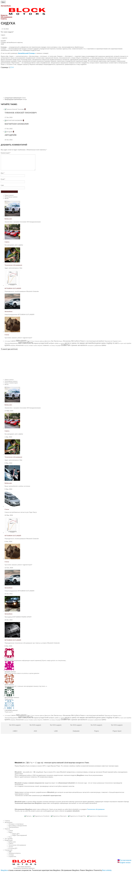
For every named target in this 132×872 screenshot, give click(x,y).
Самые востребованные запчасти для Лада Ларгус (21, 512)
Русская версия (125, 860)
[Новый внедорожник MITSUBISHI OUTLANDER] (12, 308)
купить (7, 345)
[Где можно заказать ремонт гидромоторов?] (12, 331)
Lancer (13, 341)
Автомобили (8, 311)
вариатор (37, 343)
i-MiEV (15, 728)
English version (125, 862)
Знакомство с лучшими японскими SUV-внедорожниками (23, 222)
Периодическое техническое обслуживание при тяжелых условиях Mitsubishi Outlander (32, 643)
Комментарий (5, 153)
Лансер (56, 341)
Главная (7, 820)
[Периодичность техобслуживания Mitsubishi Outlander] (12, 285)
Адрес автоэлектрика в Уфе (13, 268)
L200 (56, 728)
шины (104, 345)
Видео (10, 832)
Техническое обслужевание (96, 809)
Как (52, 341)
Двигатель (48, 341)
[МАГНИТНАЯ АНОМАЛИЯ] (14, 120)
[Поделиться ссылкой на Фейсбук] (41, 816)
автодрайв (10, 135)
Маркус (61, 341)
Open (3, 2)
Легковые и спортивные (16, 824)
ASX (35, 728)
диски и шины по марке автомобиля (80, 343)
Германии (37, 341)
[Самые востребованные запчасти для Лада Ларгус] (12, 506)
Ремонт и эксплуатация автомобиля (92, 341)
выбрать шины (54, 343)
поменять (46, 345)
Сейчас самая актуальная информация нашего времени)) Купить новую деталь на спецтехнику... (36, 660)
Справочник (12, 856)
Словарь (11, 855)
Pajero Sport (117, 728)
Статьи (7, 334)
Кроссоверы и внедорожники (18, 825)
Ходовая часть (117, 341)
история (121, 343)
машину (13, 345)
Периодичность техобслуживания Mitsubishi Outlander (22, 291)
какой (124, 343)
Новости (7, 829)
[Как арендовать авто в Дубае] (12, 239)
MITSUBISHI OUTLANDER (13, 288)
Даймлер (42, 341)
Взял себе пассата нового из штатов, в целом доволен (22, 673)
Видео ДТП (15, 834)
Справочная (8, 850)
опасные (26, 345)
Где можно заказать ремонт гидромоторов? (18, 337)
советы (65, 344)
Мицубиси (4, 870)
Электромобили (14, 827)
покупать (40, 345)
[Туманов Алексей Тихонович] (15, 109)
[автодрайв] (9, 131)
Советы (7, 242)
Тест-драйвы (9, 838)
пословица (52, 345)
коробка (129, 343)
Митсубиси (75, 341)
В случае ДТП (13, 848)
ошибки (35, 345)
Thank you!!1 (9, 699)
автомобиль (26, 342)
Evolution (8, 341)
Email (3, 179)
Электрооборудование (11, 343)
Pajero (96, 728)
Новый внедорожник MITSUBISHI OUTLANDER (19, 314)
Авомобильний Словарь (26, 53)
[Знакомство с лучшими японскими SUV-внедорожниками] (12, 216)
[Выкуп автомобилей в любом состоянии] (12, 480)
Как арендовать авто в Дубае (14, 245)
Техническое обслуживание (13, 265)
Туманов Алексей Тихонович (21, 113)
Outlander (76, 728)
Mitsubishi (21, 340)
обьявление (20, 345)
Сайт (2, 185)
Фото (10, 837)
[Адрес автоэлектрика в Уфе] (12, 262)
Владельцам (9, 840)
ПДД (10, 851)
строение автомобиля (78, 345)
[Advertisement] (59, 81)
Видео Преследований (19, 835)
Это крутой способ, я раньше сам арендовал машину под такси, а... (26, 686)
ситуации (58, 345)
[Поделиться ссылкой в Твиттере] (28, 816)
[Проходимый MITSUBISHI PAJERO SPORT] (12, 611)
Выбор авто (8, 219)
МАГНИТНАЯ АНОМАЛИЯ (17, 124)
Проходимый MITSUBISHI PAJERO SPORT (18, 617)
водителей (44, 343)
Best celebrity (107, 870)
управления (97, 345)
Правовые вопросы (15, 853)
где (60, 343)
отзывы (31, 345)
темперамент (90, 345)
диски (62, 343)
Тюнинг (11, 846)
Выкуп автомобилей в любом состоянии (17, 486)
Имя (2, 173)
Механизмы (67, 341)
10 (5, 341)
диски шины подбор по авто (107, 343)
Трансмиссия (108, 341)
